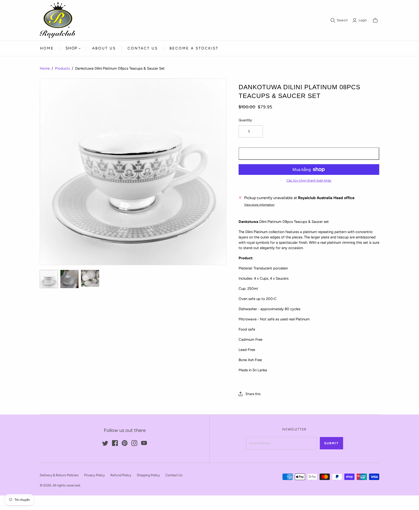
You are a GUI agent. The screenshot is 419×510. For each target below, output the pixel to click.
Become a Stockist (193, 48)
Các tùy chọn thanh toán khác (308, 180)
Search (342, 20)
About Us (104, 48)
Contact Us (143, 48)
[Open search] (332, 20)
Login (363, 20)
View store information (259, 204)
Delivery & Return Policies (59, 475)
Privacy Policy (94, 475)
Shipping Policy (148, 475)
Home (47, 48)
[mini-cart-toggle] (375, 20)
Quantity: (246, 120)
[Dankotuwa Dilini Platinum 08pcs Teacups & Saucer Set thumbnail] (49, 279)
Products (62, 68)
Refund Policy (120, 475)
